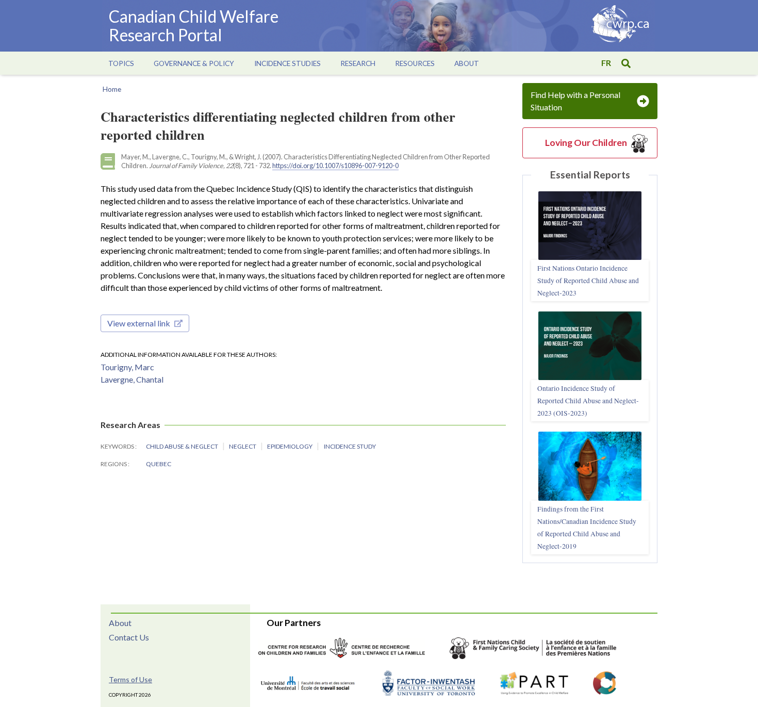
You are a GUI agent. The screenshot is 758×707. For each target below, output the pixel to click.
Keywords (118, 446)
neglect (243, 446)
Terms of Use (130, 679)
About (120, 623)
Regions (114, 464)
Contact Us (129, 637)
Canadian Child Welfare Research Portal (193, 25)
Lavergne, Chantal (132, 379)
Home (112, 89)
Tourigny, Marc (127, 367)
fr (606, 63)
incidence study (350, 446)
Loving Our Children (586, 142)
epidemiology (290, 446)
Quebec (158, 464)
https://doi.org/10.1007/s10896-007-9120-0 (335, 165)
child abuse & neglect (182, 446)
